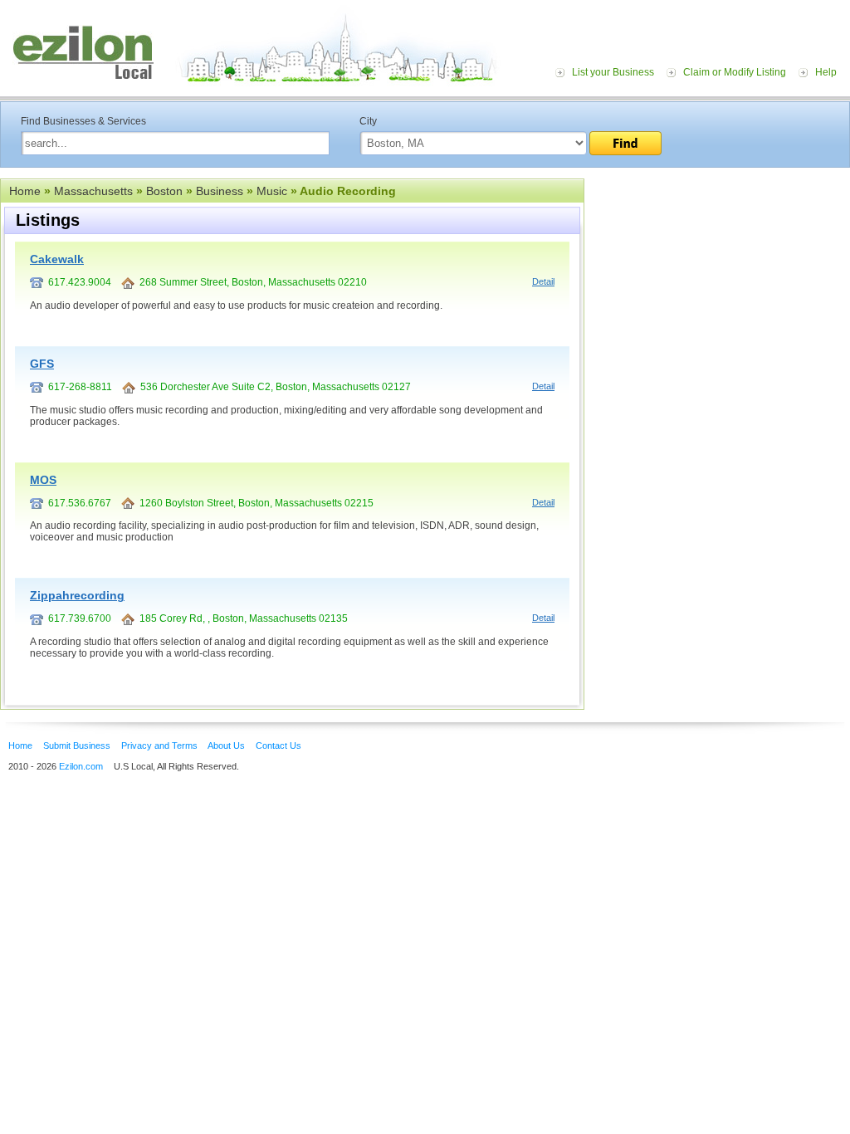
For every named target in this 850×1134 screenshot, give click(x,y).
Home (25, 191)
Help (826, 72)
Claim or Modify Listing (734, 72)
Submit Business (76, 745)
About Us (226, 745)
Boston (164, 191)
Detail (543, 281)
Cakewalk (57, 259)
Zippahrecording (77, 595)
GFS (42, 363)
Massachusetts (93, 191)
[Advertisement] (717, 280)
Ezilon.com (81, 766)
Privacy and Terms (159, 745)
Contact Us (278, 745)
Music (271, 191)
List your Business (613, 72)
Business (219, 191)
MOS (43, 479)
